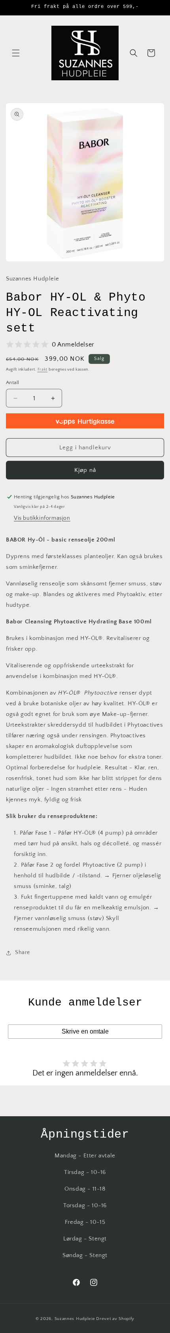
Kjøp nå (85, 470)
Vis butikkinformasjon (42, 518)
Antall (12, 382)
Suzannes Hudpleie (75, 1318)
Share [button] (22, 952)
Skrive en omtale (85, 1031)
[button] (16, 53)
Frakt (43, 369)
